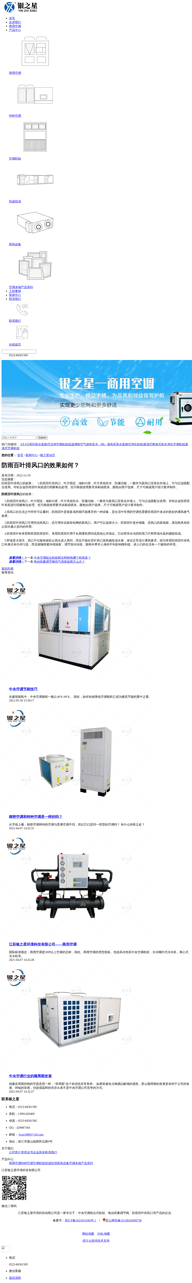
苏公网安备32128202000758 (124, 1220)
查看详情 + (16, 557)
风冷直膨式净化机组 (129, 444)
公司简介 (15, 1152)
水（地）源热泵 (105, 444)
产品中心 (15, 30)
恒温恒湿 (51, 1163)
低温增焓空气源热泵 (81, 444)
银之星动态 (47, 455)
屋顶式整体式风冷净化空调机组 (164, 444)
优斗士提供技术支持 (96, 1240)
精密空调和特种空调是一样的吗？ (35, 817)
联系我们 (15, 298)
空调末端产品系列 (81, 1163)
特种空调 (27, 1163)
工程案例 (15, 291)
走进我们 (15, 22)
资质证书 (27, 1152)
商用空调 (15, 26)
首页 (12, 18)
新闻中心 (15, 295)
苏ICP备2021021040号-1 (80, 1220)
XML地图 (103, 1233)
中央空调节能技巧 (23, 689)
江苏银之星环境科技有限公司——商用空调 (43, 944)
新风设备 (63, 1163)
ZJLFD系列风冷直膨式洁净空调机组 (44, 444)
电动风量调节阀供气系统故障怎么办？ (59, 561)
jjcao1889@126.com (31, 1134)
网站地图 (88, 1233)
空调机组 (39, 1163)
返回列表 (8, 568)
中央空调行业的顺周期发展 (30, 1076)
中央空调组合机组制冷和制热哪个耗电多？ (62, 557)
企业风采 (39, 1152)
